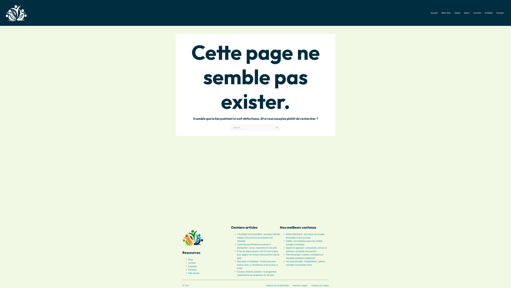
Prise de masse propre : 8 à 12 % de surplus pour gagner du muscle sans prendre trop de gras (258, 254)
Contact (500, 13)
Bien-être (446, 13)
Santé (457, 13)
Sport (466, 13)
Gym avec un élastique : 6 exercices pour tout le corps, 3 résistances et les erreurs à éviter (257, 264)
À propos (192, 266)
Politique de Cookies (320, 285)
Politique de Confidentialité (277, 285)
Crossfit (477, 13)
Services (192, 269)
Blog (190, 259)
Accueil (434, 13)
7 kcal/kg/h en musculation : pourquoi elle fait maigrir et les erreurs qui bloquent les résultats (258, 237)
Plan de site (193, 273)
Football (488, 13)
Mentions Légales (300, 285)
